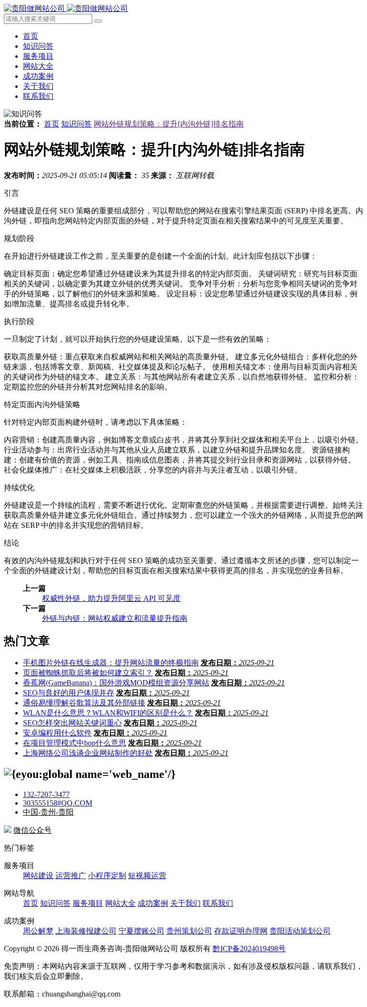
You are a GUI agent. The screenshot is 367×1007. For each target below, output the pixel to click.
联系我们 (38, 96)
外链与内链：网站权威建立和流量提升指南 (114, 618)
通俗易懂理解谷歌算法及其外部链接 (84, 703)
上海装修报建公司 (86, 931)
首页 (30, 36)
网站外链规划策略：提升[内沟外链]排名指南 (169, 124)
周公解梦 (38, 931)
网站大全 (38, 66)
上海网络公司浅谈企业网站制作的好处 (88, 753)
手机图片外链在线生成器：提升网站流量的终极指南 (111, 663)
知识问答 (38, 46)
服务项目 (38, 56)
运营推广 (70, 875)
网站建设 (38, 875)
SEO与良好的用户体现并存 (68, 693)
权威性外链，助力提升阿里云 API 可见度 (111, 598)
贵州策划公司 (189, 931)
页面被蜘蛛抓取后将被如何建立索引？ (88, 673)
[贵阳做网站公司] (66, 8)
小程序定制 (107, 875)
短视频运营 (147, 875)
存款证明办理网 (241, 931)
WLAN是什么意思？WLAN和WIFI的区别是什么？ (108, 713)
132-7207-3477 (46, 794)
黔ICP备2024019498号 (249, 948)
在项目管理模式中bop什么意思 (74, 743)
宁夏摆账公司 (141, 931)
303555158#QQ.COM (57, 803)
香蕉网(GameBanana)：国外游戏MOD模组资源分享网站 (116, 683)
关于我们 (38, 86)
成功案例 (38, 76)
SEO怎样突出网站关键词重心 (72, 723)
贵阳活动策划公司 (300, 931)
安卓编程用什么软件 (57, 733)
